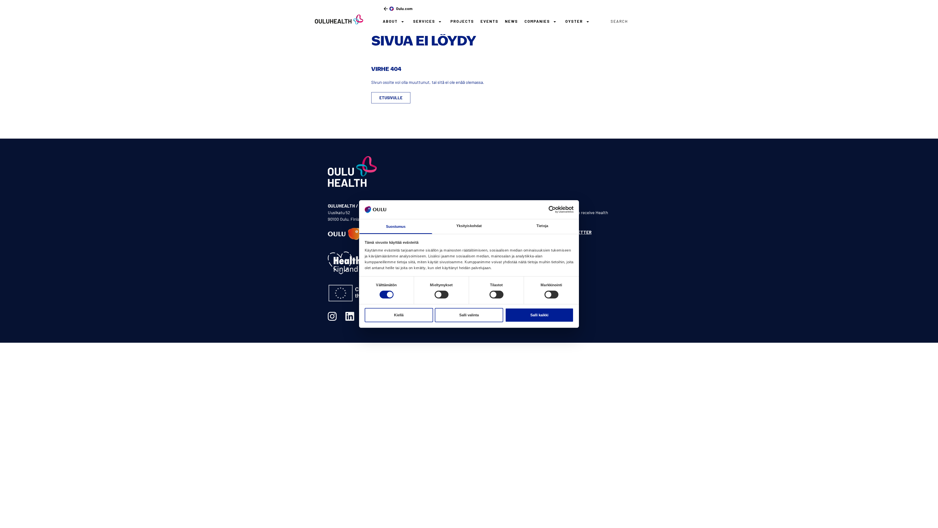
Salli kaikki (539, 315)
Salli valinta (469, 315)
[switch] (441, 294)
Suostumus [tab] (396, 226)
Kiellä (399, 315)
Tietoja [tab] (542, 226)
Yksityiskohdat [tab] (469, 226)
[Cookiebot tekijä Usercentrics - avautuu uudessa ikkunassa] (552, 209)
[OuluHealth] (336, 19)
